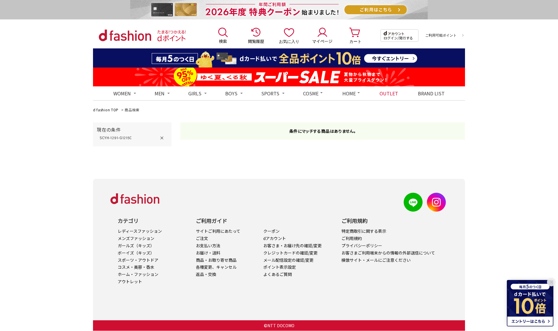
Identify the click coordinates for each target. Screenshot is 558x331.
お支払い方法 (208, 245)
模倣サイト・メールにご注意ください (376, 260)
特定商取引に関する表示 (363, 231)
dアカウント (274, 238)
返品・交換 (206, 274)
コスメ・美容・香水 (136, 267)
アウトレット (130, 281)
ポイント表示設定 (279, 267)
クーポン (271, 231)
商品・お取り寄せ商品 (216, 260)
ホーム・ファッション (138, 274)
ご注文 (202, 238)
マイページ (322, 41)
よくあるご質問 (277, 274)
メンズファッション (136, 238)
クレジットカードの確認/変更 (290, 253)
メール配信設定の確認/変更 (288, 260)
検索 (223, 41)
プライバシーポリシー (361, 245)
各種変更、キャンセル (216, 267)
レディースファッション (140, 231)
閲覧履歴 (256, 41)
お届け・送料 (208, 253)
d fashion (125, 35)
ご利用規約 (351, 238)
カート (355, 41)
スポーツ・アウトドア (138, 260)
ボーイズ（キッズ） (136, 253)
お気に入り (289, 41)
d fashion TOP (106, 109)
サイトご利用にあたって (218, 231)
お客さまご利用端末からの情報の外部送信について (388, 253)
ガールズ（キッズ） (136, 245)
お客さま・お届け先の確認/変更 (292, 245)
